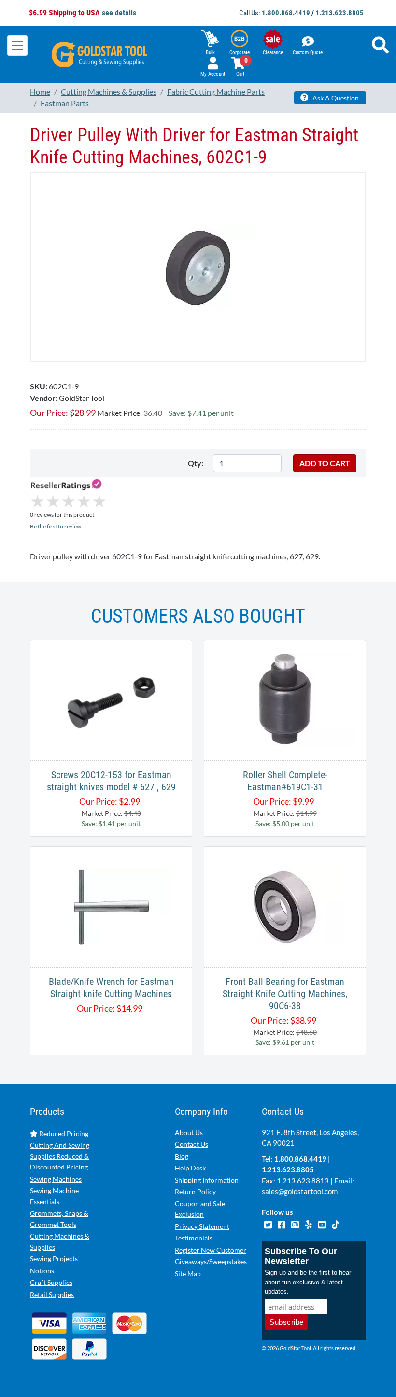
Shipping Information (207, 1180)
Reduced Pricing (63, 1133)
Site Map (188, 1273)
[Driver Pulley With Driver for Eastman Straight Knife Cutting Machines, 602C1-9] (198, 266)
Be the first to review (55, 526)
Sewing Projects (54, 1258)
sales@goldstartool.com (300, 1191)
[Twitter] (268, 1223)
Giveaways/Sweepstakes (211, 1261)
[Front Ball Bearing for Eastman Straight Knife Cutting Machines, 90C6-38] (285, 905)
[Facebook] (282, 1223)
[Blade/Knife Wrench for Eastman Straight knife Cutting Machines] (111, 905)
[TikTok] (335, 1223)
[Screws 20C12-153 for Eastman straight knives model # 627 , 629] (111, 698)
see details (119, 12)
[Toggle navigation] (17, 45)
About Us (189, 1132)
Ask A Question (335, 98)
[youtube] (322, 1223)
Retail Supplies (52, 1294)
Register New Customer (210, 1250)
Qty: (195, 463)
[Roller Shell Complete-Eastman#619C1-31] (284, 698)
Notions (42, 1271)
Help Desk (190, 1168)
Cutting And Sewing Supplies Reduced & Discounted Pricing (59, 1156)
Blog (181, 1156)
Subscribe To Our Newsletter (301, 1256)
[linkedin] (309, 1223)
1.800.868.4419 (286, 13)
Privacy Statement (202, 1226)
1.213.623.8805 (339, 13)
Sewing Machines (56, 1179)
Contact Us (191, 1144)
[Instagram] (295, 1223)
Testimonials (193, 1238)
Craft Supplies (51, 1282)
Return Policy (195, 1191)
